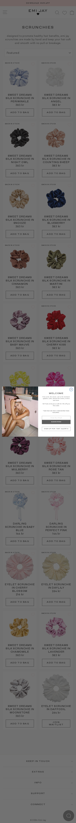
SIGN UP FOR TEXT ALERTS (56, 429)
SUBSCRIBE (56, 422)
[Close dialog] (71, 389)
